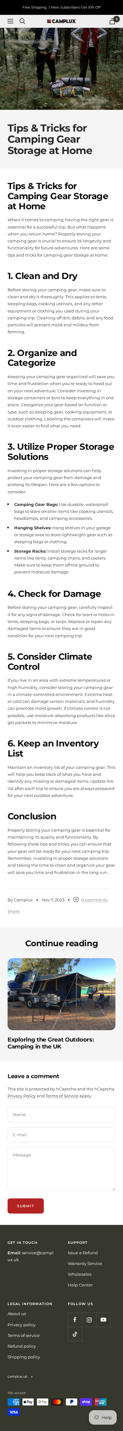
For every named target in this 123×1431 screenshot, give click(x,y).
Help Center (80, 1284)
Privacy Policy (22, 1095)
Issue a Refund (83, 1252)
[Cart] (112, 21)
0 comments (94, 899)
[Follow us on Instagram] (89, 1320)
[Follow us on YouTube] (103, 1320)
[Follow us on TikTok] (75, 1334)
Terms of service (24, 1335)
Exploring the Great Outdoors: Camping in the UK (51, 1043)
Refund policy (22, 1346)
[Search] (22, 21)
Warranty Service (85, 1263)
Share (14, 911)
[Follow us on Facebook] (75, 1320)
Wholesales (79, 1274)
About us (17, 1313)
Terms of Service (62, 1095)
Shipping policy (24, 1356)
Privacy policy (22, 1324)
